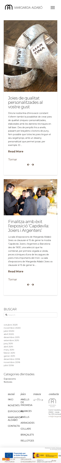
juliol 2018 (9, 365)
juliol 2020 (9, 331)
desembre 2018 (12, 359)
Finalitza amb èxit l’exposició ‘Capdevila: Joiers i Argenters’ (28, 226)
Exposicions (10, 379)
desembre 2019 (12, 337)
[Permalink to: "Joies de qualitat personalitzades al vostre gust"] (30, 56)
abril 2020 (9, 334)
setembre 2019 (11, 340)
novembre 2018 (12, 362)
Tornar (12, 159)
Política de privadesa (10, 460)
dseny (54, 460)
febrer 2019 (9, 352)
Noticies (8, 382)
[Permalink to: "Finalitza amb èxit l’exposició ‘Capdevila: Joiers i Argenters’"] (30, 197)
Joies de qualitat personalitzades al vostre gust (25, 102)
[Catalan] (4, 458)
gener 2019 (9, 356)
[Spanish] (8, 458)
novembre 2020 (12, 328)
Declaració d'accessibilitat (28, 460)
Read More (15, 151)
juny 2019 (8, 343)
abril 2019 (8, 346)
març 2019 (9, 349)
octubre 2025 (10, 324)
